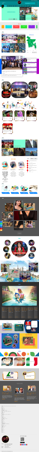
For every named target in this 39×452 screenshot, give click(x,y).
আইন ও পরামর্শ (6, 418)
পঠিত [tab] (35, 158)
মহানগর (4, 409)
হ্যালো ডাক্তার (6, 410)
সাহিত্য (3, 419)
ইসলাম (3, 421)
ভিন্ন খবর (4, 422)
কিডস (3, 415)
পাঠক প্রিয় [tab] (28, 158)
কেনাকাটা (8, 414)
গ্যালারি (4, 412)
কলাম (10, 411)
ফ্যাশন (6, 414)
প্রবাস (3, 416)
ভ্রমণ (3, 420)
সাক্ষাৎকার (8, 411)
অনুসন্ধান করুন (34, 52)
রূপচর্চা (4, 414)
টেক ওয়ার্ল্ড (4, 417)
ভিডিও (3, 413)
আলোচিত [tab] (32, 158)
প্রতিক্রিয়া (6, 411)
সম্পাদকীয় (4, 411)
